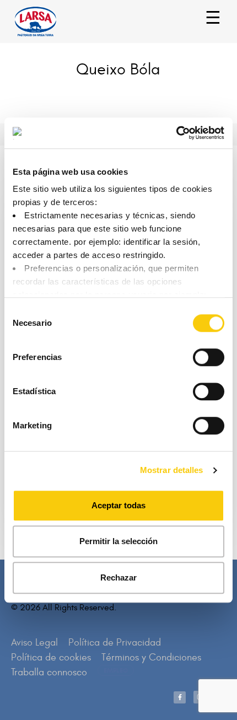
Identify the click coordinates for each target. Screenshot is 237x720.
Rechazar (118, 577)
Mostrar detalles (171, 470)
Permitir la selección (118, 541)
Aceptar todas (118, 505)
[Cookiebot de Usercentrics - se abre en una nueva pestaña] (176, 133)
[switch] (196, 352)
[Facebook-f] (180, 697)
